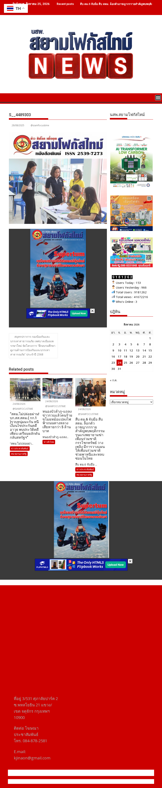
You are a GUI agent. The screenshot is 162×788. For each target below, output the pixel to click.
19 (131, 356)
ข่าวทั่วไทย (49, 441)
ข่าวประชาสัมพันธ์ (19, 448)
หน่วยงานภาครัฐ (18, 453)
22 (150, 356)
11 (125, 350)
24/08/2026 (18, 404)
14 (144, 350)
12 (131, 350)
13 (137, 350)
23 (113, 363)
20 (137, 356)
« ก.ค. (113, 380)
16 (113, 356)
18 (125, 356)
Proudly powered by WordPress (55, 781)
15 (150, 350)
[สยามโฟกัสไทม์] (13, 97)
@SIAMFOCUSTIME (22, 408)
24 (119, 363)
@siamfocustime (40, 125)
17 (119, 356)
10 (119, 350)
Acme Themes (120, 781)
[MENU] (158, 97)
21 (144, 356)
